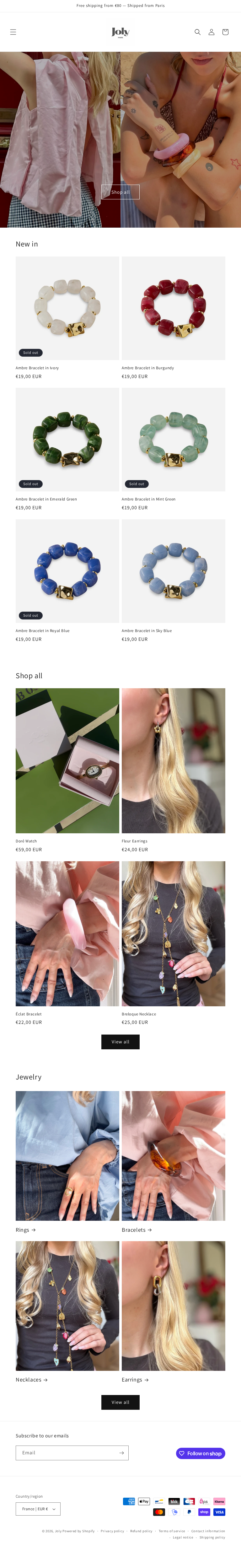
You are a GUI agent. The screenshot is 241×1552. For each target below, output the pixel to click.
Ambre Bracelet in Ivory (37, 367)
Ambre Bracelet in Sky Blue (147, 630)
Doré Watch (26, 841)
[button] (13, 32)
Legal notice (183, 1537)
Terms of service (172, 1531)
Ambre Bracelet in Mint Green (149, 499)
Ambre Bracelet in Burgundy (148, 367)
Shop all (120, 192)
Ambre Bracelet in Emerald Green (46, 499)
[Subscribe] (121, 1453)
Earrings (132, 1379)
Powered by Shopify (78, 1531)
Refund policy (141, 1531)
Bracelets (133, 1229)
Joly (58, 1531)
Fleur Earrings (134, 841)
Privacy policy (112, 1531)
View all (121, 1042)
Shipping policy (213, 1537)
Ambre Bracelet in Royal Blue (43, 630)
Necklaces (28, 1379)
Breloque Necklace (139, 1014)
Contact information (208, 1531)
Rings (22, 1229)
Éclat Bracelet (28, 1014)
